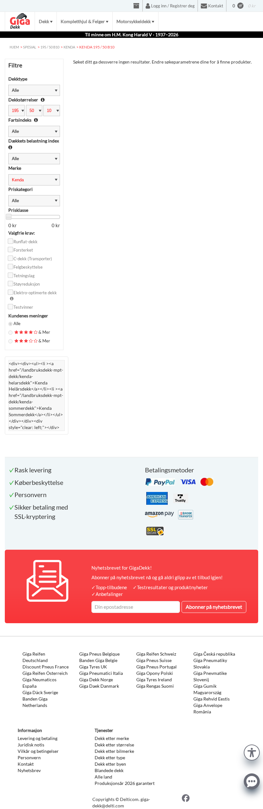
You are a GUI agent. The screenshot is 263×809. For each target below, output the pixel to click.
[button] (252, 751)
